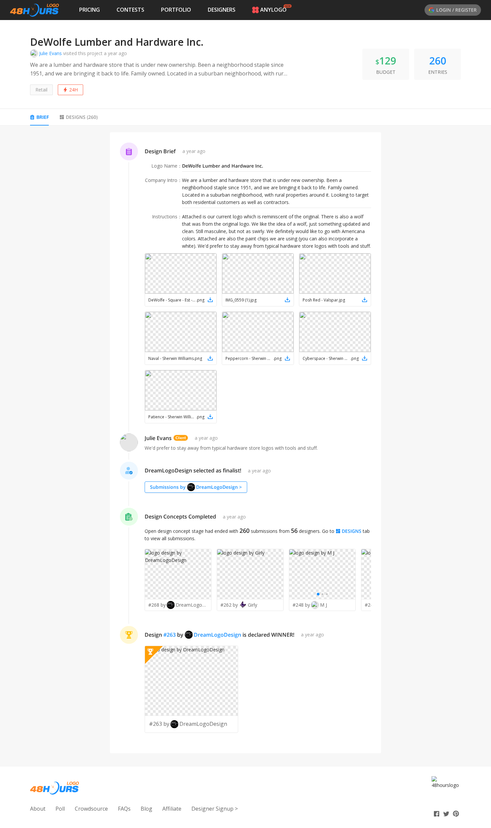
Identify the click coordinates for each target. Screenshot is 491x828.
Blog (146, 808)
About (37, 808)
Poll (60, 808)
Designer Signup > (214, 808)
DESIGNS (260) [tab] (82, 117)
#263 (169, 634)
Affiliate (171, 808)
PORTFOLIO (176, 9)
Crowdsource (91, 808)
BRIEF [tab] (42, 117)
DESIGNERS (221, 9)
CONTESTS (130, 9)
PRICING (89, 9)
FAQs (124, 808)
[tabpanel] (245, 442)
